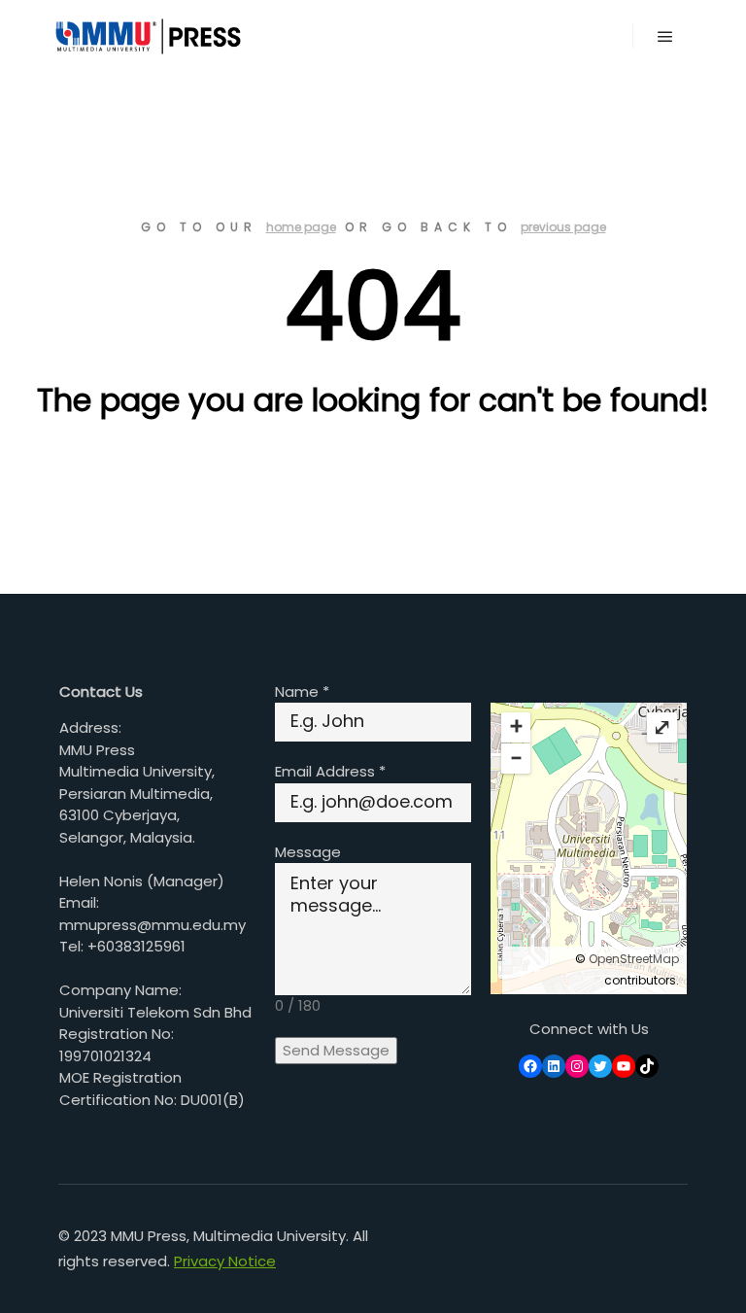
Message (308, 852)
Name (302, 691)
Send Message (336, 1050)
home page (301, 227)
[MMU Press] (146, 36)
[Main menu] (665, 37)
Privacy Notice (225, 1261)
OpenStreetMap (634, 958)
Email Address (330, 771)
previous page (563, 227)
